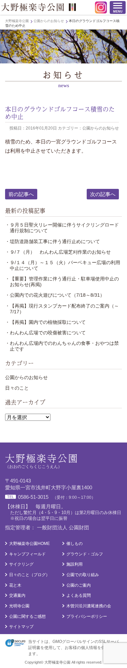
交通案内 (17, 595)
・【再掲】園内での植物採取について (45, 322)
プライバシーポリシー (86, 616)
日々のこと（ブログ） (29, 574)
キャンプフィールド (27, 554)
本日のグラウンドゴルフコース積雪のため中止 (60, 112)
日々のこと (17, 388)
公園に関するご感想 (27, 616)
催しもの (74, 543)
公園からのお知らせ (26, 377)
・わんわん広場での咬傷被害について (45, 332)
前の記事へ (21, 194)
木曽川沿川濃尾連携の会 (88, 606)
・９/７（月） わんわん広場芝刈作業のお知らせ (58, 252)
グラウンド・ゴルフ (84, 554)
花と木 (15, 585)
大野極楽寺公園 (38, 7)
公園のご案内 (78, 585)
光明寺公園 (19, 606)
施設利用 (74, 564)
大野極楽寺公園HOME (29, 543)
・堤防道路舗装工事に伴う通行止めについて (52, 241)
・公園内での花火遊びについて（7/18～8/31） (55, 295)
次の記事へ (102, 194)
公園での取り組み (82, 574)
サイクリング (21, 564)
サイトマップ (21, 626)
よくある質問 (78, 595)
